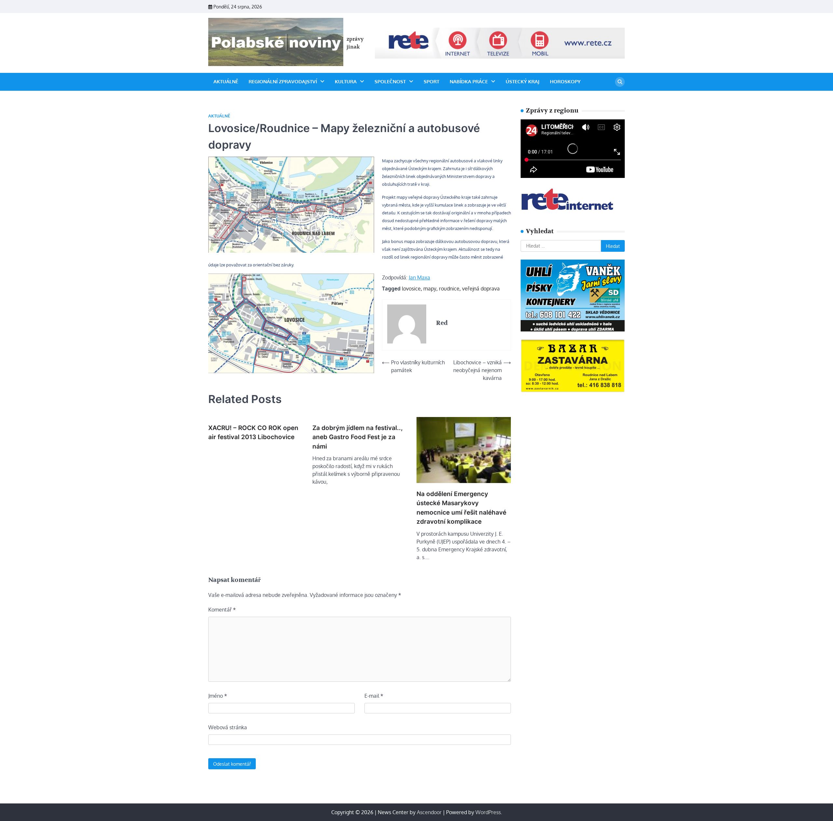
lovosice (411, 288)
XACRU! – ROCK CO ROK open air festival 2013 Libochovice (253, 432)
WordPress (488, 812)
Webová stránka (227, 727)
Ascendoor (429, 812)
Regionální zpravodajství (283, 81)
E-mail (373, 696)
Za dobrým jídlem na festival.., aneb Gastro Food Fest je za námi (357, 437)
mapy (429, 288)
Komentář (222, 609)
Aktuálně (225, 81)
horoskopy (565, 81)
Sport (431, 81)
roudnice (449, 288)
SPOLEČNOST (390, 81)
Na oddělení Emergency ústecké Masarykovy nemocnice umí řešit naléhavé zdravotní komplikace (461, 508)
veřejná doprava (481, 288)
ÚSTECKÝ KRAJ (522, 81)
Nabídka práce (469, 81)
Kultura (346, 81)
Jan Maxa (419, 277)
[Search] (620, 82)
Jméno (217, 696)
